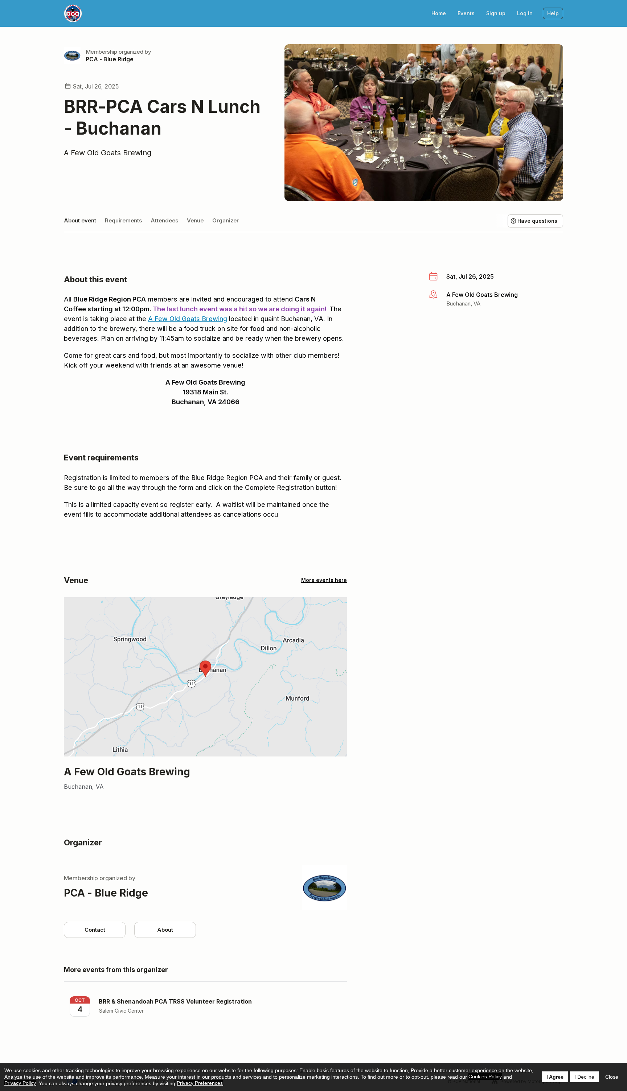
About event (80, 220)
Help (553, 13)
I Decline (584, 1077)
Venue (195, 220)
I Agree (555, 1077)
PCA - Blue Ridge (110, 59)
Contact (95, 929)
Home (438, 13)
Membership (101, 51)
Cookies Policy (485, 1076)
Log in (525, 13)
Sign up (495, 13)
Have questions (537, 221)
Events (466, 13)
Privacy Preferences (200, 1083)
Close (611, 1077)
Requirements (123, 220)
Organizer (225, 220)
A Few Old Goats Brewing (107, 152)
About (165, 929)
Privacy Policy (20, 1083)
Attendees (164, 220)
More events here (324, 580)
